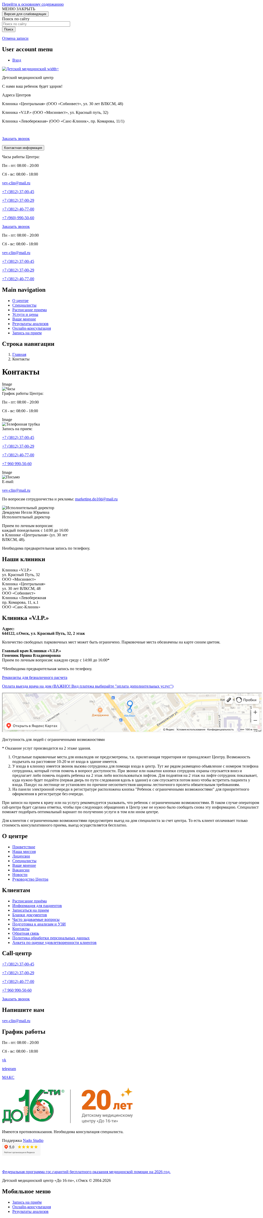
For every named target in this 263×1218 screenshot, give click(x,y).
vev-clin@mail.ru (16, 183)
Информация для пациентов (37, 905)
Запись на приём (27, 1202)
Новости (19, 874)
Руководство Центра (30, 879)
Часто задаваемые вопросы (36, 919)
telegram (9, 1068)
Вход (16, 60)
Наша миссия (24, 851)
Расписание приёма (29, 901)
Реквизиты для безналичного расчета (34, 677)
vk (4, 1060)
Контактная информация (23, 148)
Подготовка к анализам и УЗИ (39, 924)
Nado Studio (33, 1140)
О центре (20, 300)
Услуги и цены (25, 314)
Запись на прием (27, 333)
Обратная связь (25, 933)
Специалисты (24, 305)
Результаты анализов (30, 323)
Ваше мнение (24, 319)
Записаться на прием (30, 910)
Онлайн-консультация (31, 328)
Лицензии (21, 856)
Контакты (21, 929)
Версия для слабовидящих (25, 14)
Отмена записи (15, 38)
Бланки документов (29, 915)
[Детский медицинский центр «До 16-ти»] (69, 1123)
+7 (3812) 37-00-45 (18, 191)
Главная (19, 354)
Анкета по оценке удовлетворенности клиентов (54, 942)
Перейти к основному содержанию (33, 4)
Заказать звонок (16, 138)
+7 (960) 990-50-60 (18, 218)
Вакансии (21, 870)
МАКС (8, 1077)
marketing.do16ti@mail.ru (96, 499)
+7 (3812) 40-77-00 (18, 209)
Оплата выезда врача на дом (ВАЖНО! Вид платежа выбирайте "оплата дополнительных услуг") (87, 686)
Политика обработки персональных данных (51, 938)
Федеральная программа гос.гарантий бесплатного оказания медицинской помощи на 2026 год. (86, 1172)
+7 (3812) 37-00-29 (18, 200)
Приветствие (23, 847)
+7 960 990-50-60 (17, 463)
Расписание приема (29, 310)
